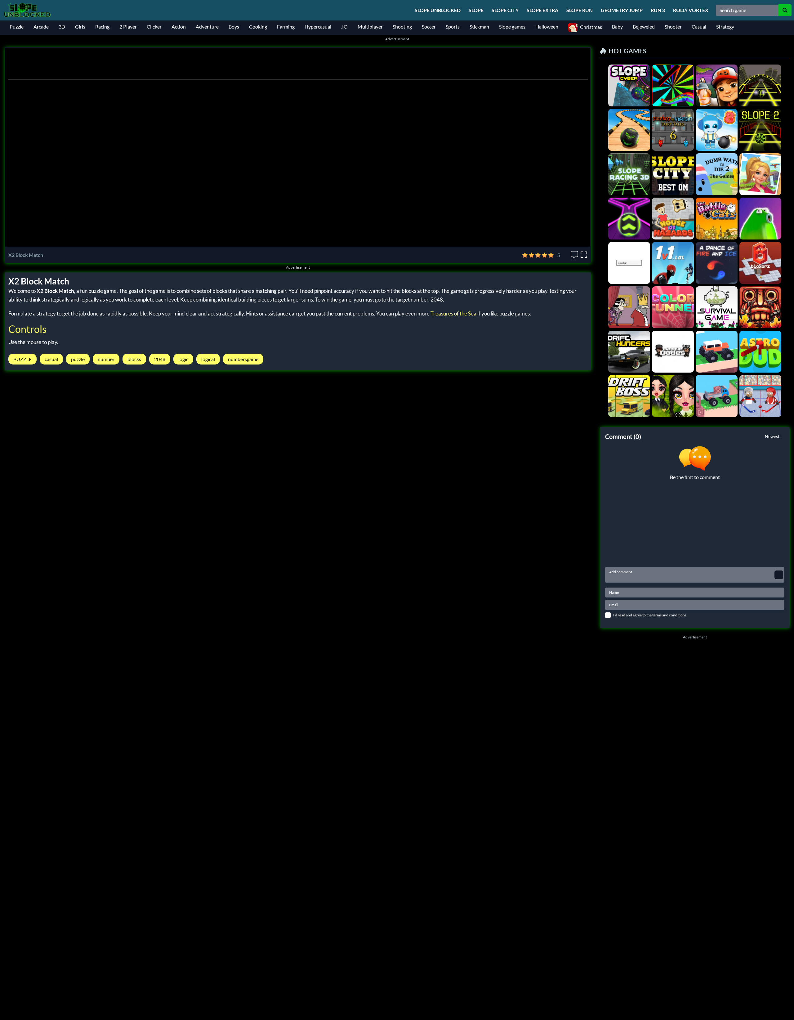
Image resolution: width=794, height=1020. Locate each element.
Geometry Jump (622, 10)
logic (183, 359)
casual (51, 359)
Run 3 (658, 10)
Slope (476, 10)
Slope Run (579, 10)
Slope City (505, 10)
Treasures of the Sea (453, 313)
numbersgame (243, 359)
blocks (134, 359)
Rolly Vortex (690, 10)
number (106, 359)
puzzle (78, 359)
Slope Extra (542, 10)
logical (208, 359)
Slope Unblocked (438, 10)
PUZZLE (22, 359)
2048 (159, 359)
